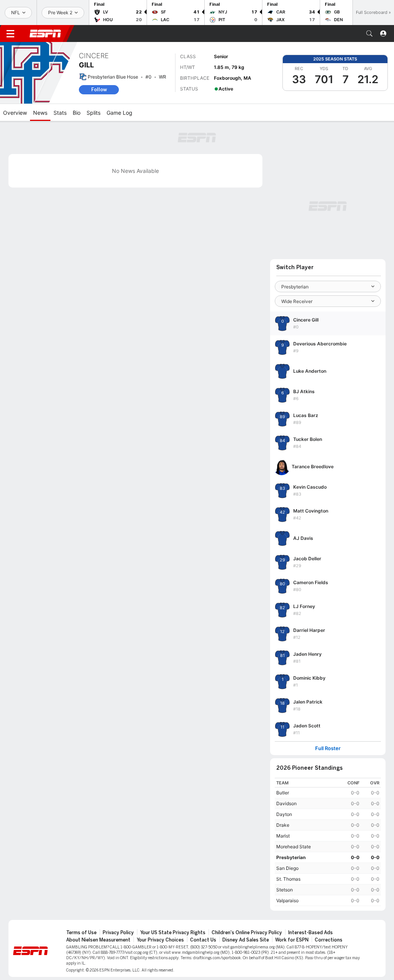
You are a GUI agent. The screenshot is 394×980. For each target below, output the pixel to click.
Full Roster (328, 748)
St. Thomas (288, 879)
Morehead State (293, 846)
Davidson (286, 803)
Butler (282, 793)
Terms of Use (81, 932)
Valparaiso (287, 900)
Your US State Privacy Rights (172, 932)
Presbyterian (291, 857)
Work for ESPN (292, 940)
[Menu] (10, 33)
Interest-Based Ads (310, 932)
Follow (99, 89)
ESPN (45, 33)
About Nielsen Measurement (98, 940)
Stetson (284, 890)
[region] (328, 842)
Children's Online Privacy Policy (247, 932)
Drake (282, 825)
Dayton (284, 814)
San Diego (287, 868)
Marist (283, 836)
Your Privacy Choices (160, 940)
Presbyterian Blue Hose (113, 77)
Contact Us (203, 940)
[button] (369, 33)
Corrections (328, 940)
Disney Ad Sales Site (245, 940)
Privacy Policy (118, 932)
